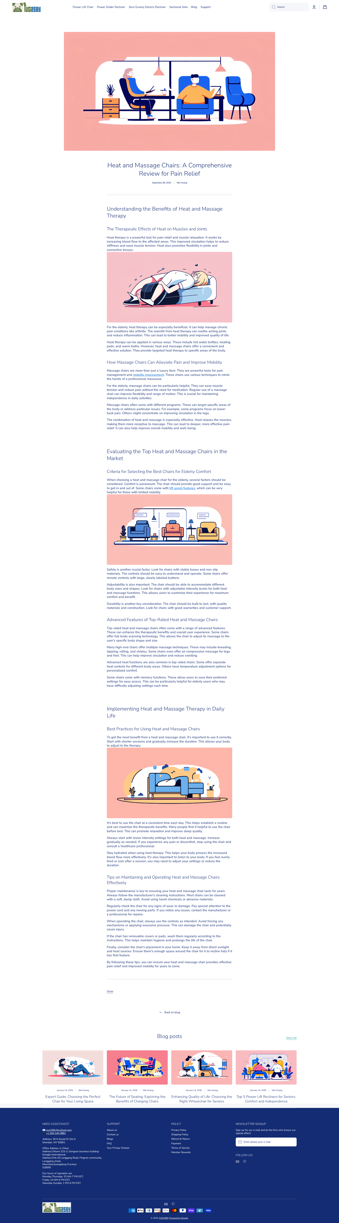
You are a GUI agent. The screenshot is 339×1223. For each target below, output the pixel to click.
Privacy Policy (178, 1130)
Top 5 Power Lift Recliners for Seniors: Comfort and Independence (266, 1099)
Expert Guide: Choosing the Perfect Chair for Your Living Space (72, 1099)
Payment (176, 1143)
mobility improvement (148, 375)
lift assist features (182, 488)
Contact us (113, 1134)
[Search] (272, 7)
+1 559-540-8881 (56, 1133)
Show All (291, 1038)
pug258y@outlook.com (59, 1130)
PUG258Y (164, 1218)
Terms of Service (180, 1148)
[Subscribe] (292, 1142)
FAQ (109, 1143)
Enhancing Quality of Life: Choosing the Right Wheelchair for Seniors (201, 1099)
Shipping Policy (179, 1134)
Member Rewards (181, 1152)
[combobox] (289, 7)
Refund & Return (180, 1139)
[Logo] (26, 7)
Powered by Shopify (178, 1218)
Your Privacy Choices (118, 1148)
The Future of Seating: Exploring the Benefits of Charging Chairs (137, 1099)
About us (112, 1130)
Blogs (110, 1139)
